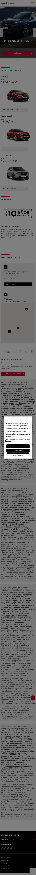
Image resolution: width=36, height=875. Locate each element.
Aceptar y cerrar (18, 446)
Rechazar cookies (18, 450)
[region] (18, 437)
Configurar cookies (18, 455)
